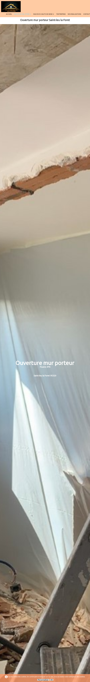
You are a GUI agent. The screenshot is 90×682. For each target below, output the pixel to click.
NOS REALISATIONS (74, 14)
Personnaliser (43, 680)
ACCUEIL (9, 14)
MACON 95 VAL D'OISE (22, 14)
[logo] (11, 6)
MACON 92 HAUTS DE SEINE (43, 14)
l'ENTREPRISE (61, 14)
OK (51, 680)
